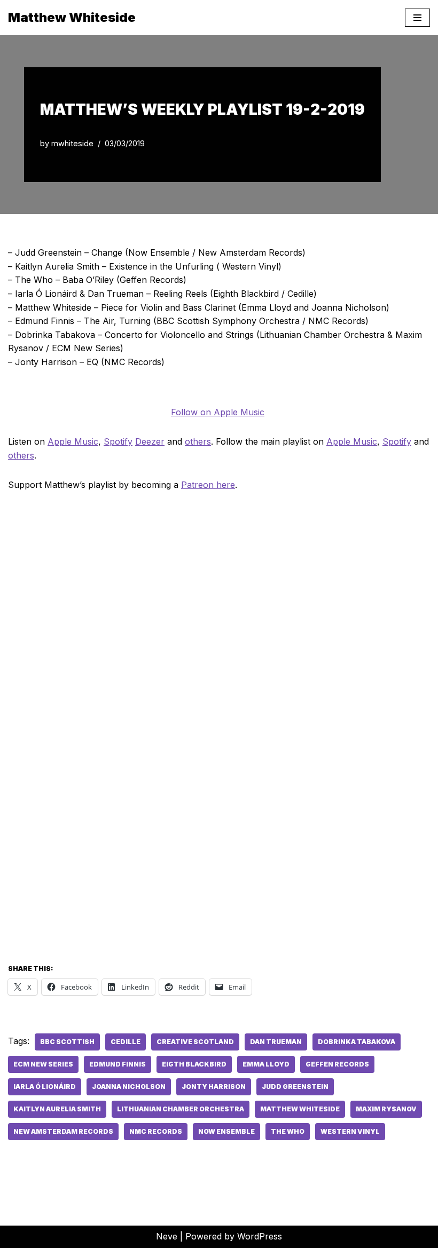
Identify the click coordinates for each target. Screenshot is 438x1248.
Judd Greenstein (295, 1087)
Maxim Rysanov (386, 1109)
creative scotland (195, 1042)
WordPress (259, 1236)
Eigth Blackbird (194, 1064)
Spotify (118, 441)
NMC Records (155, 1131)
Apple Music (73, 441)
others (198, 441)
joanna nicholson (129, 1087)
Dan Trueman (276, 1042)
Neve (166, 1236)
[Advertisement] (219, 872)
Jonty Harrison (214, 1087)
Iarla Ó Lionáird (44, 1087)
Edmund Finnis (117, 1064)
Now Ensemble (226, 1131)
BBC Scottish (67, 1042)
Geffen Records (337, 1064)
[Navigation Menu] (417, 18)
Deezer (150, 441)
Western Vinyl (350, 1131)
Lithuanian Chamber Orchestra (180, 1109)
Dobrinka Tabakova (356, 1042)
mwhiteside (72, 143)
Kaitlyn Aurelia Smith (57, 1109)
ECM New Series (43, 1064)
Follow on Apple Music (217, 412)
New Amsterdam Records (63, 1131)
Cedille (125, 1042)
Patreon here (208, 484)
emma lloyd (266, 1064)
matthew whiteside (300, 1109)
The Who (287, 1131)
